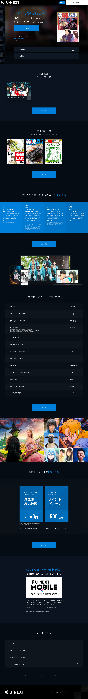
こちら (27, 229)
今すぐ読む (76, 2)
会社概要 (57, 692)
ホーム (53, 692)
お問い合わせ (66, 692)
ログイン (62, 2)
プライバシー (61, 692)
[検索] (57, 2)
